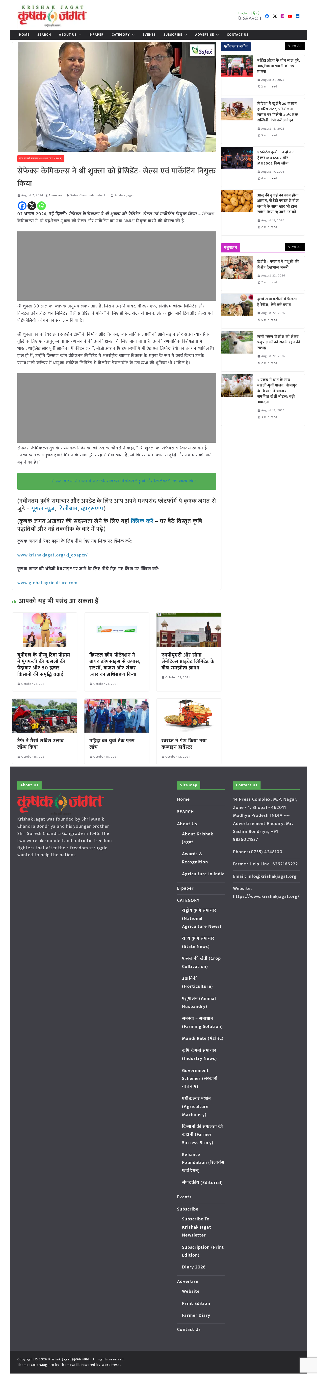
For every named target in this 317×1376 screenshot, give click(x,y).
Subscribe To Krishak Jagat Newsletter (196, 1227)
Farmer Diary (196, 1315)
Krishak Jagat (124, 195)
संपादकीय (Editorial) (202, 1182)
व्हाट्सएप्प (92, 509)
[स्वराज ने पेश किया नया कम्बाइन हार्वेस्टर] (189, 702)
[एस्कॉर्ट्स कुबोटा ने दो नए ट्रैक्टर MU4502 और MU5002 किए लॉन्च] (237, 167)
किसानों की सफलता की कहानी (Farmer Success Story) (202, 1135)
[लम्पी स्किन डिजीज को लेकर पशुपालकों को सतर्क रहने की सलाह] (237, 351)
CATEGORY (121, 35)
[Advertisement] (116, 266)
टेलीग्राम (68, 509)
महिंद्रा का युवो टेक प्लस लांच (112, 744)
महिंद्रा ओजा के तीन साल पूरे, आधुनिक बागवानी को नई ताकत (278, 66)
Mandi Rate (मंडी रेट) (203, 1038)
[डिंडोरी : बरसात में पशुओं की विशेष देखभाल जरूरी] (237, 273)
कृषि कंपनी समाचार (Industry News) (40, 159)
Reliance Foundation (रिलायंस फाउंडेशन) (203, 1163)
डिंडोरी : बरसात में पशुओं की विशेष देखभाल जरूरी (278, 264)
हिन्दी (256, 13)
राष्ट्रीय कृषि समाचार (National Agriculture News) (201, 918)
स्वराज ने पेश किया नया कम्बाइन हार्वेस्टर (184, 744)
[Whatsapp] (41, 205)
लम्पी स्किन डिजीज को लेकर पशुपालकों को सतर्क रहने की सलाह (278, 342)
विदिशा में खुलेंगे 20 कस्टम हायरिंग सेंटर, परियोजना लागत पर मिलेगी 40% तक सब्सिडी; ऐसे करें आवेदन (277, 112)
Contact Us (237, 35)
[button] (79, 35)
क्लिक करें (142, 521)
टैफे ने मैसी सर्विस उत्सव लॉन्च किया (40, 744)
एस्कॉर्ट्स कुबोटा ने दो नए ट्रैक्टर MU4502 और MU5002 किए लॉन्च (275, 158)
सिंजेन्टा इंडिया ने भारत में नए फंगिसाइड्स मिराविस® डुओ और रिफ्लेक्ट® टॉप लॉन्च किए (123, 481)
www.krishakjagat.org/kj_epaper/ (52, 555)
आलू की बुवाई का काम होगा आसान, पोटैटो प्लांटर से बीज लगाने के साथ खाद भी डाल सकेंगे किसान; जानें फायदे (278, 204)
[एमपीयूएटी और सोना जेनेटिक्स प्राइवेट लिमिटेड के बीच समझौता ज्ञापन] (189, 616)
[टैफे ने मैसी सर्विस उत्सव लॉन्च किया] (44, 702)
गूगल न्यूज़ (42, 509)
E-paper (96, 35)
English (244, 13)
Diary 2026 (194, 1267)
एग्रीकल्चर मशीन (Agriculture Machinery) (196, 1107)
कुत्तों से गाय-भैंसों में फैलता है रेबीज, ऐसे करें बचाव (277, 302)
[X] (31, 205)
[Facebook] (22, 205)
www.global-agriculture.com (47, 583)
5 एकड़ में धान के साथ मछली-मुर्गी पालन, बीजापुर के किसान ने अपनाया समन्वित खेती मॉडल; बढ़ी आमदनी (277, 391)
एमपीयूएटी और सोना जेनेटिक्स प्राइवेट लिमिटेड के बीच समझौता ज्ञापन (188, 661)
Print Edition (196, 1303)
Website (191, 1291)
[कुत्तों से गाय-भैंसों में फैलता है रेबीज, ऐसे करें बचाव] (237, 311)
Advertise (204, 35)
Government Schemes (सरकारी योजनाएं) (199, 1079)
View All (295, 46)
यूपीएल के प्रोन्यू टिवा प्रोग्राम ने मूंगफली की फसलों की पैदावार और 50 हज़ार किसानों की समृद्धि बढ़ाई (43, 665)
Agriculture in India (203, 874)
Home (24, 35)
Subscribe (172, 35)
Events (149, 35)
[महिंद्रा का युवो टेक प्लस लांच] (116, 702)
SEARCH (44, 35)
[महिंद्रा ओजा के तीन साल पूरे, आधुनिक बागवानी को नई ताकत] (237, 75)
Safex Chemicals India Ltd (89, 195)
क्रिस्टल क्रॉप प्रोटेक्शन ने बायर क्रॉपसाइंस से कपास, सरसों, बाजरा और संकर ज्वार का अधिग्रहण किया (115, 665)
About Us (68, 35)
